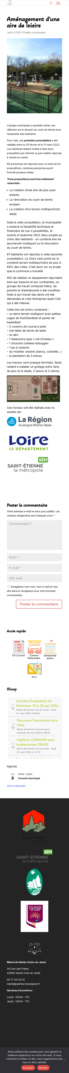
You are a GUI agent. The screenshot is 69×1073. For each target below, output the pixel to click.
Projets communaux (34, 32)
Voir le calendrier (16, 786)
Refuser (43, 1067)
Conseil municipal (29, 778)
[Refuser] (64, 1060)
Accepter (28, 1067)
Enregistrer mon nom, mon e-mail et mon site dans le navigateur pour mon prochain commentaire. (32, 591)
